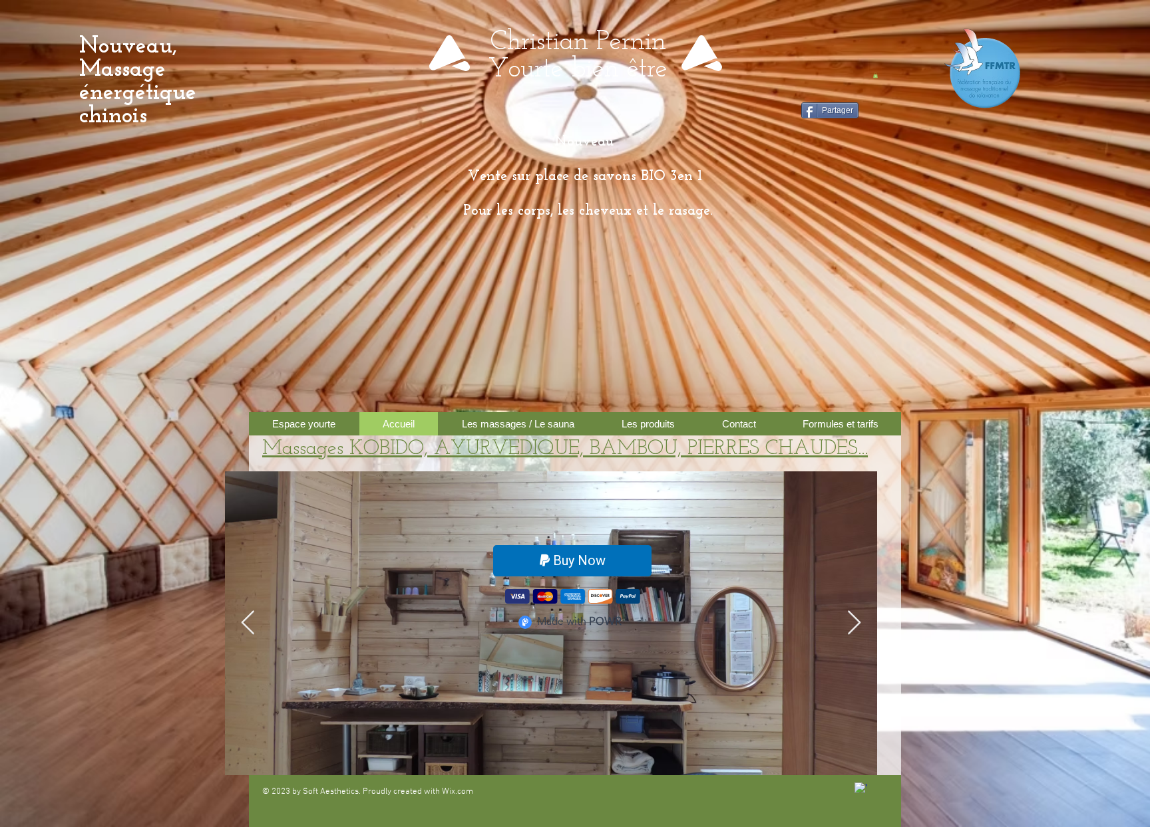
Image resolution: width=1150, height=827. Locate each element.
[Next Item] (854, 623)
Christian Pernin (578, 42)
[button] (875, 75)
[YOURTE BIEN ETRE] (861, 788)
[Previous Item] (248, 623)
